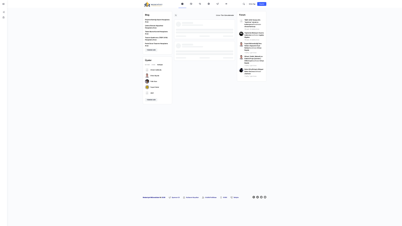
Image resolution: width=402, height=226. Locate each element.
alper (152, 93)
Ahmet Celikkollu (155, 70)
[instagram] (261, 197)
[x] (254, 197)
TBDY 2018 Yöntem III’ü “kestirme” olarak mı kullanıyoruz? (252, 22)
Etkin (153, 64)
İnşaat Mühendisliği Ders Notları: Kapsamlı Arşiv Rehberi (253, 46)
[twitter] (257, 197)
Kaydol (261, 4)
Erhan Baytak (154, 75)
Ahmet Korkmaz (249, 26)
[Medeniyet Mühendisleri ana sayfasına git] (153, 3)
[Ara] (244, 4)
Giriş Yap (252, 4)
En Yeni (147, 64)
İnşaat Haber (154, 87)
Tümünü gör (151, 50)
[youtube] (265, 197)
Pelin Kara (153, 81)
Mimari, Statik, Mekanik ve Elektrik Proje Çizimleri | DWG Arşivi (253, 58)
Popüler (160, 64)
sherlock (247, 73)
